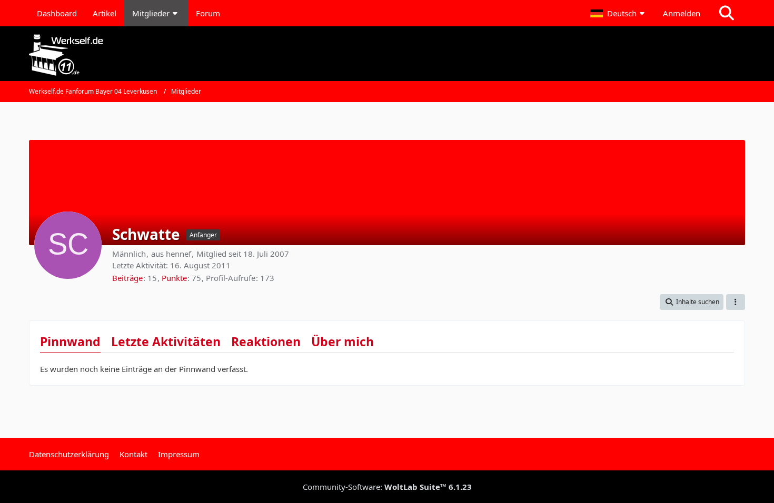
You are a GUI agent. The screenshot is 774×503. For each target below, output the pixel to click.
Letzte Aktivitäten (166, 341)
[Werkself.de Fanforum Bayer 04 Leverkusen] (387, 55)
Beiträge (127, 278)
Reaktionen (266, 341)
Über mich (342, 341)
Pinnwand (70, 341)
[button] (618, 13)
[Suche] (726, 13)
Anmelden (681, 13)
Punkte (174, 278)
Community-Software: (387, 486)
